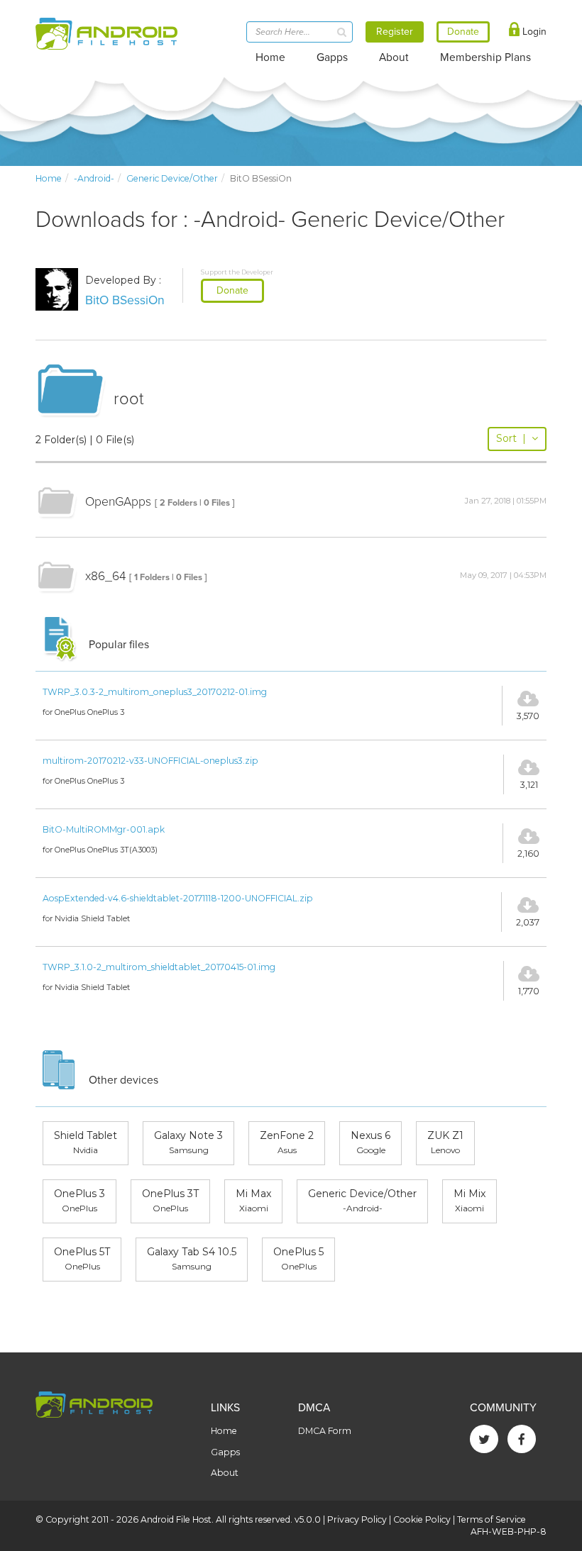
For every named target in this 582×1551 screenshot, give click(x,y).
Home (270, 57)
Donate (232, 290)
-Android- (94, 178)
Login (533, 32)
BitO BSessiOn (125, 300)
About (394, 57)
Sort (511, 438)
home (48, 178)
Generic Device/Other (172, 178)
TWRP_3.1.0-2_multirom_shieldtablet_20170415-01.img (159, 967)
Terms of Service (491, 1519)
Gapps (332, 57)
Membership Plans (485, 57)
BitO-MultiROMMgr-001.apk (104, 829)
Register (394, 32)
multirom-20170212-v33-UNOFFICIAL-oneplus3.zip (150, 760)
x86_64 (105, 576)
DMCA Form (324, 1430)
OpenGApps (118, 501)
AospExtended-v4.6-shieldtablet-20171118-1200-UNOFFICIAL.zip (178, 898)
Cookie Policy (422, 1519)
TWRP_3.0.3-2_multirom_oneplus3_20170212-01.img (155, 691)
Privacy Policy (357, 1519)
